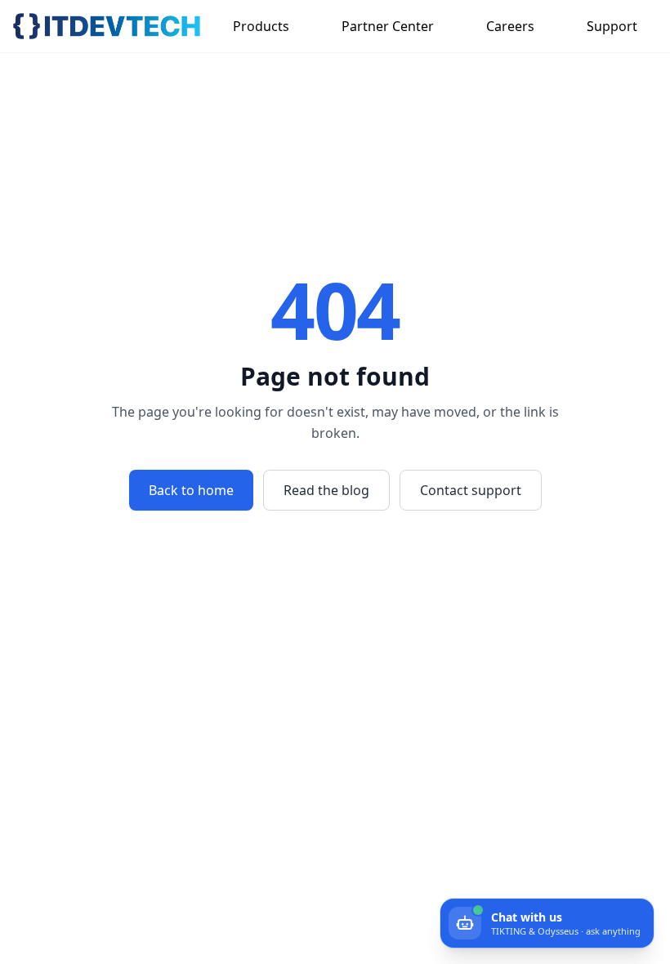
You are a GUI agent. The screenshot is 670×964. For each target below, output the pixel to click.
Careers (510, 26)
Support (612, 26)
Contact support (470, 490)
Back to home (191, 490)
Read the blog (326, 490)
